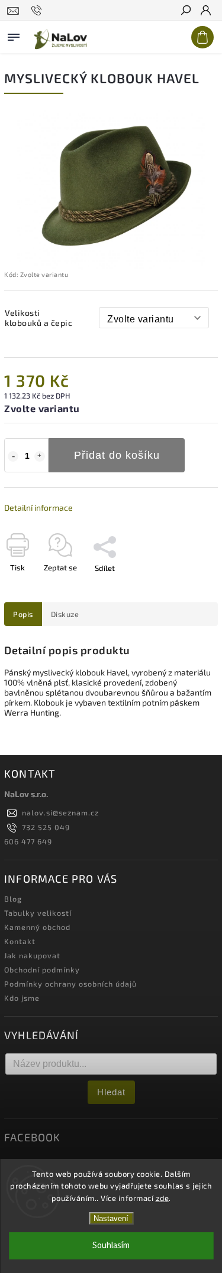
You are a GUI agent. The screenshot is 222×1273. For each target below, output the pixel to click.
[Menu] (13, 35)
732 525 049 (46, 827)
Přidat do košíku (117, 455)
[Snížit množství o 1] (13, 456)
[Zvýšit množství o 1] (39, 456)
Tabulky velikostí (38, 913)
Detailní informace (38, 507)
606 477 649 (28, 841)
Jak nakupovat (32, 955)
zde (162, 1198)
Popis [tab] (23, 614)
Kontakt (20, 941)
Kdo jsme (22, 998)
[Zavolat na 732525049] (38, 10)
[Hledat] (185, 11)
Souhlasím (111, 1245)
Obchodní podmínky (42, 969)
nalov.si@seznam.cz (60, 812)
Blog (13, 898)
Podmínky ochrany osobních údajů (70, 983)
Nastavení (111, 1218)
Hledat (111, 1092)
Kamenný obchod (37, 927)
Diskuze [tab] (65, 614)
